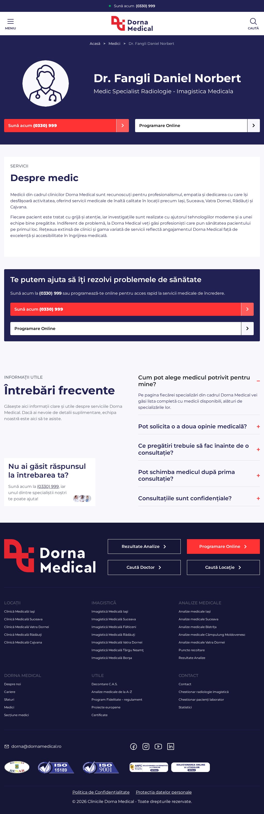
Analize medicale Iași (195, 611)
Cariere (9, 692)
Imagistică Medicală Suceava (114, 619)
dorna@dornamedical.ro (36, 746)
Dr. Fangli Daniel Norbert (151, 43)
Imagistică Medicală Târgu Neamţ (118, 650)
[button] (223, 546)
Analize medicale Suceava (198, 619)
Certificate (100, 715)
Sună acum (134, 6)
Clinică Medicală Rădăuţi (23, 635)
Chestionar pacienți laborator (201, 699)
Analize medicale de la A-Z (112, 692)
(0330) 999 (48, 486)
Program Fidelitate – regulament (117, 699)
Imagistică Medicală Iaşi (110, 611)
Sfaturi (9, 699)
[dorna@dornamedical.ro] (6, 746)
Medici (114, 43)
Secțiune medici (16, 715)
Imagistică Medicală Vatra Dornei (117, 642)
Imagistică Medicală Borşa (112, 658)
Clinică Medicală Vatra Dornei (26, 627)
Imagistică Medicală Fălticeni (114, 627)
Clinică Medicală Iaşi (19, 611)
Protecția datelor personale (164, 792)
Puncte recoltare (192, 650)
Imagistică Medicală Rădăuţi (113, 635)
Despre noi (12, 684)
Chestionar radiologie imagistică (204, 692)
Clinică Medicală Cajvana (23, 642)
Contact (185, 684)
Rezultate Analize (192, 658)
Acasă (95, 43)
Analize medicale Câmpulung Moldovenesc (212, 635)
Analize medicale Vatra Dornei (202, 642)
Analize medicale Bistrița (198, 627)
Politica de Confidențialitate (101, 792)
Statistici (185, 707)
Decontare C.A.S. (105, 684)
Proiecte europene (106, 707)
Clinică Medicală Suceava (23, 619)
